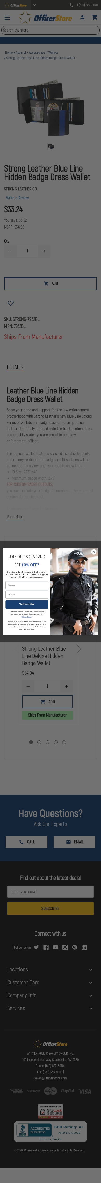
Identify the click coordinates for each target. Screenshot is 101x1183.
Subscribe (26, 604)
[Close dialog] (94, 552)
